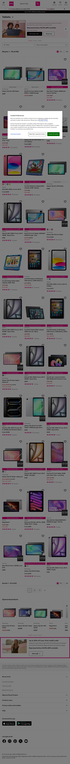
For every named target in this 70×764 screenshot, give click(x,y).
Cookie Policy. (43, 120)
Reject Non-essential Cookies (37, 134)
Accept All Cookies (53, 134)
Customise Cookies (15, 134)
